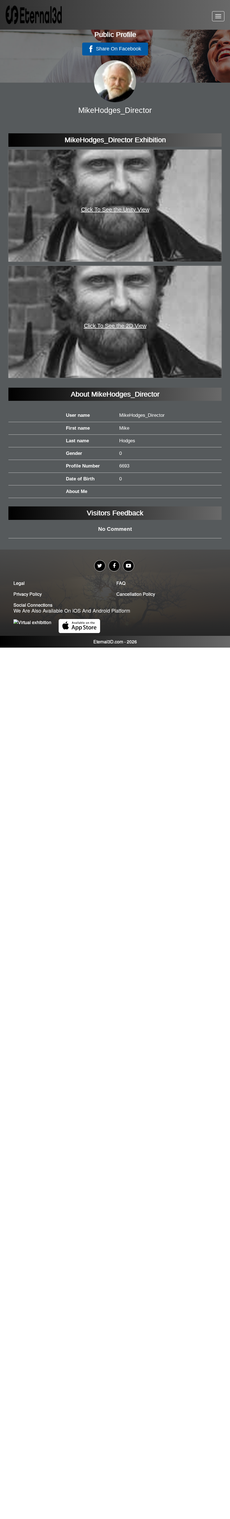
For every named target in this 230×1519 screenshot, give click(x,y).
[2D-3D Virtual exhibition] (41, 15)
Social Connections (32, 605)
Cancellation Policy (135, 594)
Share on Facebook (118, 49)
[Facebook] (114, 565)
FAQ (120, 583)
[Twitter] (99, 565)
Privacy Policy (27, 594)
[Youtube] (128, 565)
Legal (19, 583)
